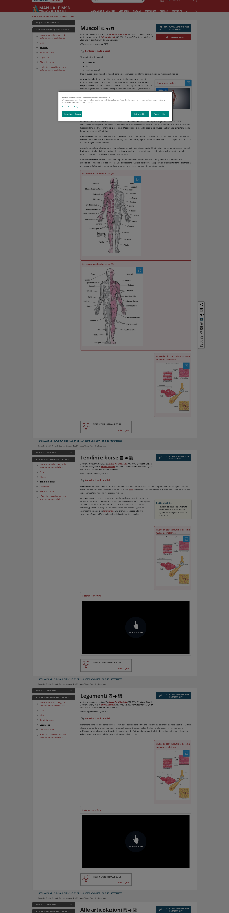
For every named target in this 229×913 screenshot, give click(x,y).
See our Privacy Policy (70, 107)
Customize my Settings (72, 114)
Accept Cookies (160, 114)
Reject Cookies (139, 114)
